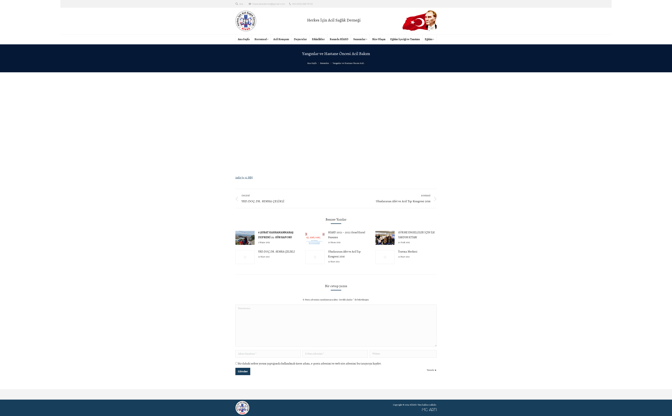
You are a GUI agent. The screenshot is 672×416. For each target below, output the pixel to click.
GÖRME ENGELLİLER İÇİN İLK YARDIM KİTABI (416, 235)
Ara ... (242, 3)
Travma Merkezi (407, 252)
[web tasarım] (345, 410)
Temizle (430, 369)
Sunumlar (324, 63)
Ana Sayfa (312, 63)
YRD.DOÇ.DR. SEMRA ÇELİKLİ (276, 252)
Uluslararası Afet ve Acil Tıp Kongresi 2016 (344, 254)
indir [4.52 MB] (244, 178)
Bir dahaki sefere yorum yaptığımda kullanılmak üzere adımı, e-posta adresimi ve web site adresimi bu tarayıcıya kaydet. (310, 364)
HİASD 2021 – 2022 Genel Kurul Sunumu (346, 235)
